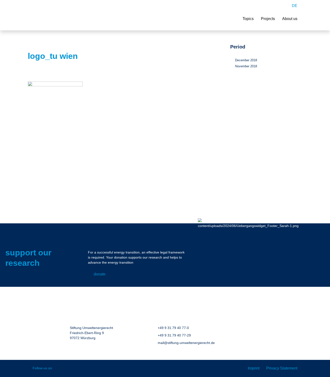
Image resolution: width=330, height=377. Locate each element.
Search (283, 6)
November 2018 (246, 66)
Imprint (253, 368)
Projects (268, 19)
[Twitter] (80, 368)
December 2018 (246, 60)
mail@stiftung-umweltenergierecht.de (186, 343)
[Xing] (69, 368)
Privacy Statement (281, 368)
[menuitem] (294, 5)
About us (289, 19)
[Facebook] (59, 368)
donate (100, 274)
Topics (248, 19)
